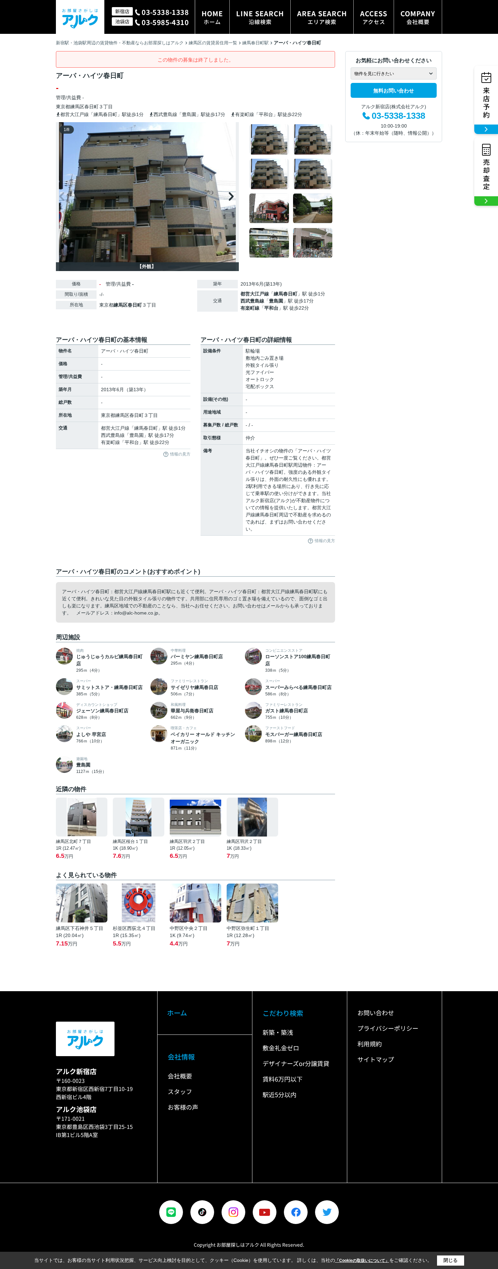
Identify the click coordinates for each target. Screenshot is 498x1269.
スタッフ (180, 1091)
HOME (212, 17)
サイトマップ (375, 1059)
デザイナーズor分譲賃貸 (296, 1063)
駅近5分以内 (279, 1094)
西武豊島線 (252, 301)
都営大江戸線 (255, 293)
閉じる (450, 1260)
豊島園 (276, 301)
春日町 (91, 106)
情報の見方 (180, 454)
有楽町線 (250, 308)
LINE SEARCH (260, 17)
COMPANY (417, 17)
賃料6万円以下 (283, 1078)
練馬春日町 (285, 293)
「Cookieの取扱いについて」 (362, 1260)
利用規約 (369, 1043)
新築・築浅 (278, 1032)
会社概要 (180, 1075)
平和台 (271, 308)
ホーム (177, 1013)
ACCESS (373, 17)
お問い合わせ (375, 1012)
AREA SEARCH (322, 17)
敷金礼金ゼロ (281, 1047)
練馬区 (77, 106)
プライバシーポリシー (387, 1028)
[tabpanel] (291, 191)
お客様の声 (183, 1107)
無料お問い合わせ (393, 90)
